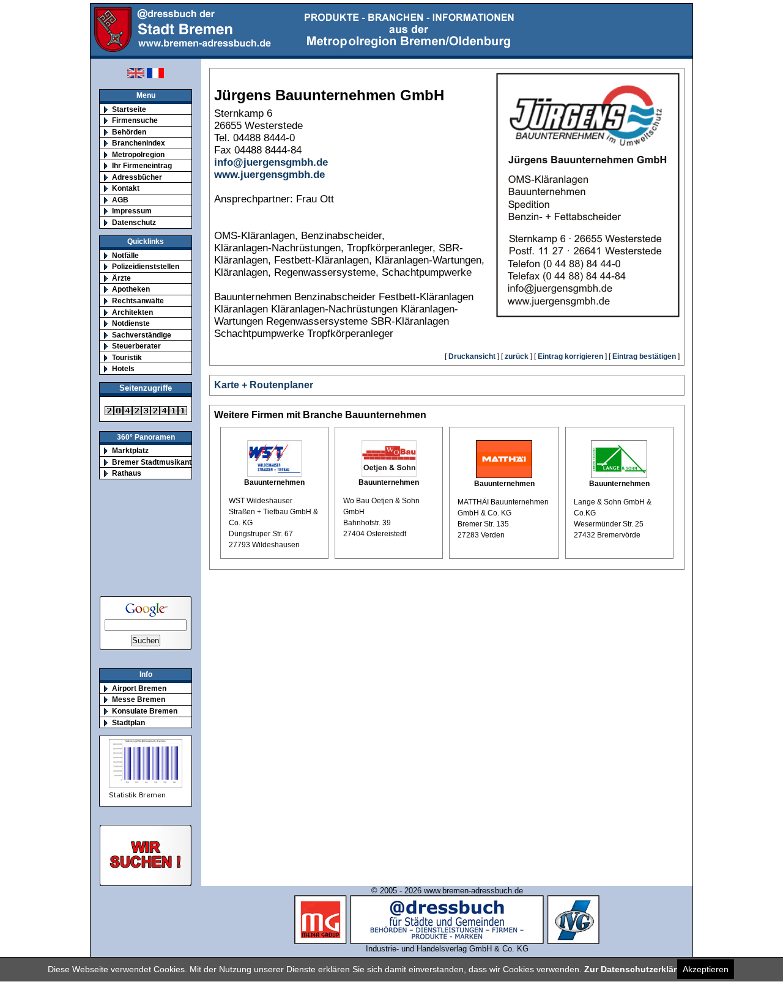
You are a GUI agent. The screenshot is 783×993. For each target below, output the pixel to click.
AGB (120, 200)
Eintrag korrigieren (570, 356)
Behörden (129, 132)
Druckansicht (471, 356)
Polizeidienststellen (145, 266)
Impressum (132, 211)
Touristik (127, 357)
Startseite (129, 109)
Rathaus (126, 473)
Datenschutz (134, 222)
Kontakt (125, 188)
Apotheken (131, 289)
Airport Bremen (139, 688)
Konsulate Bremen (144, 711)
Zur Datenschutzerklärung (638, 969)
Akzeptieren (706, 969)
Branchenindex (138, 143)
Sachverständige (141, 335)
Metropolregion (138, 154)
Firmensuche (135, 120)
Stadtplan (128, 722)
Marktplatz (130, 450)
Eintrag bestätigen (644, 356)
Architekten (132, 312)
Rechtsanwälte (138, 301)
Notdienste (131, 323)
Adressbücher (137, 177)
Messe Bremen (138, 699)
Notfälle (125, 255)
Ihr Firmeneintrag (142, 165)
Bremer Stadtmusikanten (156, 462)
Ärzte (121, 278)
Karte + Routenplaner (263, 385)
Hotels (123, 368)
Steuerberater (136, 346)
